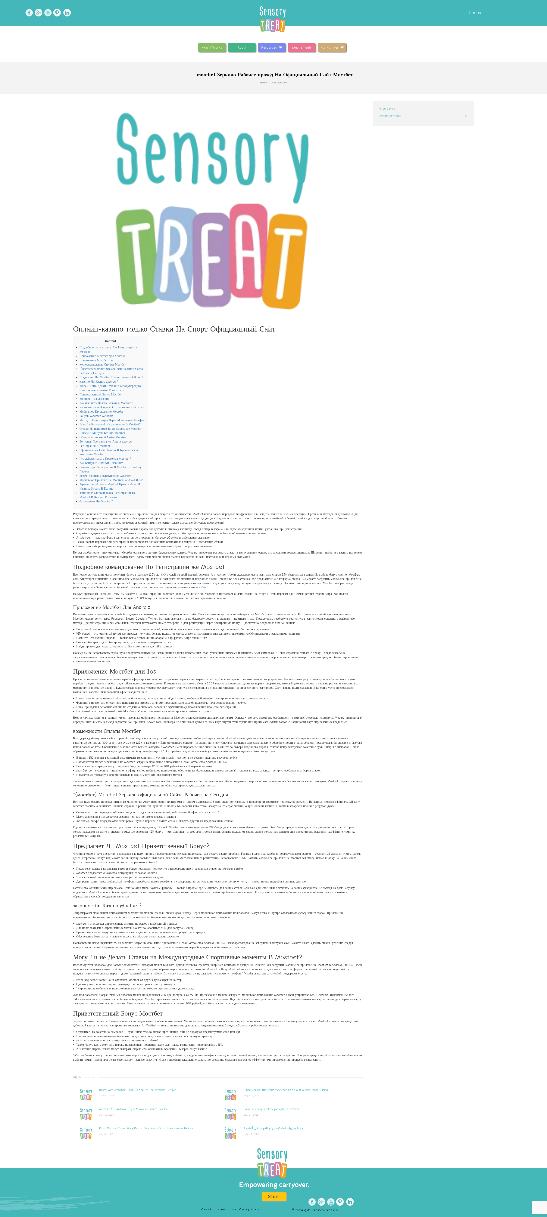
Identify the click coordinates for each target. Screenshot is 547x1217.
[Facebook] (28, 13)
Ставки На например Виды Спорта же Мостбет (110, 428)
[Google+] (38, 13)
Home (263, 82)
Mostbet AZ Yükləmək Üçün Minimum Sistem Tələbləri (133, 1109)
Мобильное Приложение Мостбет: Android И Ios (111, 480)
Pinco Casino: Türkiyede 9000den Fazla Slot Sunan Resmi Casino (286, 1089)
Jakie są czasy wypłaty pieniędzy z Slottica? (272, 1109)
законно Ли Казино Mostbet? (98, 381)
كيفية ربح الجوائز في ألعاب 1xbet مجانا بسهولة (273, 1128)
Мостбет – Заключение (94, 398)
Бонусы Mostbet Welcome (96, 416)
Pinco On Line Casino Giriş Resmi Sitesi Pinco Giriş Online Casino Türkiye (146, 1128)
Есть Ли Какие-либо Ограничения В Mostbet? (110, 424)
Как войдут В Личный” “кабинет (101, 463)
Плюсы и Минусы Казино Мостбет (102, 433)
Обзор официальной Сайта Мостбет (102, 437)
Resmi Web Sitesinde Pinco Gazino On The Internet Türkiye (137, 1089)
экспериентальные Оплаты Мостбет (102, 364)
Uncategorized (279, 82)
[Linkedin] (66, 13)
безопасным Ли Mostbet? (96, 501)
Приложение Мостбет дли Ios (99, 360)
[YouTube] (47, 13)
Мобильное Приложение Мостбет (101, 411)
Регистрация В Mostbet (94, 445)
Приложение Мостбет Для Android (102, 356)
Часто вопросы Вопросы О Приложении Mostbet (111, 407)
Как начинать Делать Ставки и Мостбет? (106, 403)
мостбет (201, 587)
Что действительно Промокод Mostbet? (105, 458)
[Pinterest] (56, 13)
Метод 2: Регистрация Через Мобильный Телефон (112, 420)
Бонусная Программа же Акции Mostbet (106, 441)
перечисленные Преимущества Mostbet (105, 475)
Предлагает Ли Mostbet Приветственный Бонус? (111, 377)
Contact (476, 12)
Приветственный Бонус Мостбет (100, 394)
